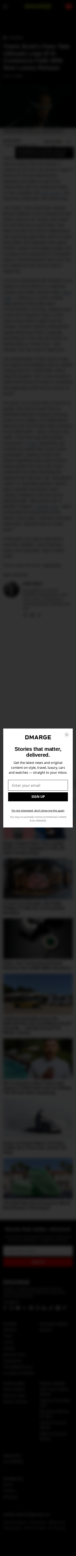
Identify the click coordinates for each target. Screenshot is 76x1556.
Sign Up (38, 796)
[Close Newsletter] (67, 735)
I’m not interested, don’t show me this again (38, 810)
